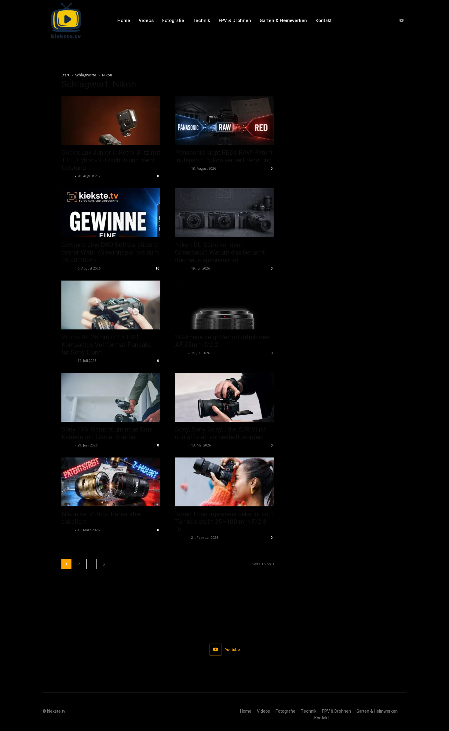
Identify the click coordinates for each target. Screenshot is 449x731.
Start (65, 75)
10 (157, 268)
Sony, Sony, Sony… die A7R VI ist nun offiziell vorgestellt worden (220, 433)
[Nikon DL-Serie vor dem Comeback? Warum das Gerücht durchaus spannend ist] (224, 212)
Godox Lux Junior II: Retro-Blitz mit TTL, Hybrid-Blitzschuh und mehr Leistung (110, 160)
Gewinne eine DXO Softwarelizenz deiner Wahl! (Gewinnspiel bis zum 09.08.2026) (110, 252)
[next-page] (104, 564)
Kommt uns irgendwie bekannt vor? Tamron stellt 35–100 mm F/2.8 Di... (224, 521)
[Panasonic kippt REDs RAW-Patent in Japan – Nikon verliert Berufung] (224, 120)
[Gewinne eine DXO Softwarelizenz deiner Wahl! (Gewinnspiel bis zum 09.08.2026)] (110, 212)
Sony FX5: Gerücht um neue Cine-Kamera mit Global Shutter (108, 433)
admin (67, 176)
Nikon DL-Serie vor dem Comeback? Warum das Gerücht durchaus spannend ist (220, 252)
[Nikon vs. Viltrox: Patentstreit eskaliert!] (110, 481)
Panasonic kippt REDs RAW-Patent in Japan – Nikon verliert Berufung (224, 156)
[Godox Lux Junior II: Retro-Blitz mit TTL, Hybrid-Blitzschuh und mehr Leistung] (110, 120)
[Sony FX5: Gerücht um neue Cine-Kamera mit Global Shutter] (110, 397)
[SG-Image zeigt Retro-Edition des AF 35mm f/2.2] (224, 305)
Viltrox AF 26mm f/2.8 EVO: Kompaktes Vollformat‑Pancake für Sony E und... (106, 344)
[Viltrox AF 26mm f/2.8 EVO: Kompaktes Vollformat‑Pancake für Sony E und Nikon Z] (110, 305)
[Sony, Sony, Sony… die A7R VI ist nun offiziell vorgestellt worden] (224, 397)
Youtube (232, 649)
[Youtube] (401, 21)
